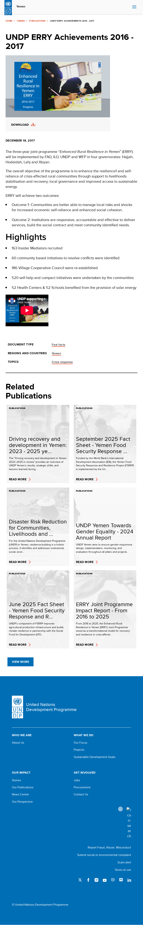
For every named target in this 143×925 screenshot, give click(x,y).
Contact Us (81, 794)
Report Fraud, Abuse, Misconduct (109, 847)
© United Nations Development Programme (40, 905)
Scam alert (124, 862)
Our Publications (22, 787)
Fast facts (58, 344)
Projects (79, 750)
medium (121, 880)
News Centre (20, 794)
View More (20, 662)
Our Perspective (22, 802)
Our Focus (80, 743)
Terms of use (123, 870)
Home (9, 21)
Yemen (20, 6)
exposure (113, 880)
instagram (96, 880)
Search (128, 7)
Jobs (77, 780)
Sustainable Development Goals (94, 757)
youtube (105, 880)
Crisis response (62, 362)
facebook (88, 880)
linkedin (129, 880)
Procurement (82, 787)
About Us (18, 743)
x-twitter (80, 880)
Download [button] (20, 125)
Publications (37, 21)
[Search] (129, 823)
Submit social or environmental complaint (104, 855)
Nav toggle (134, 7)
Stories (16, 780)
